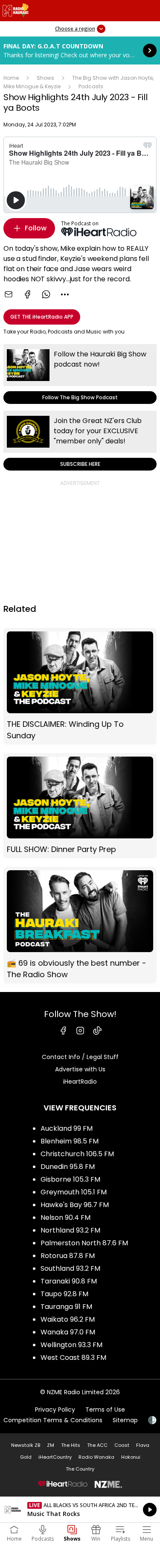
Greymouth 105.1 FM (74, 1192)
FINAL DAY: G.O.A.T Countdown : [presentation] (80, 50)
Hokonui (130, 1457)
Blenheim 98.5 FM (70, 1141)
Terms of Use (105, 1409)
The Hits (70, 1445)
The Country (80, 1469)
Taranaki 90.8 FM (69, 1281)
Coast (121, 1445)
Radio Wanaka (96, 1457)
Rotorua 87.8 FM (68, 1256)
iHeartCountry (55, 1457)
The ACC (97, 1445)
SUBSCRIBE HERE (80, 441)
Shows (45, 77)
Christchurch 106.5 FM (77, 1154)
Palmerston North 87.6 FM (84, 1243)
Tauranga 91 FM (66, 1306)
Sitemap (125, 1420)
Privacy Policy (55, 1409)
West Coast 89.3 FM (73, 1357)
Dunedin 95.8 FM (68, 1166)
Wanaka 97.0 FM (68, 1332)
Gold (26, 1457)
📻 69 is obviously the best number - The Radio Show (80, 925)
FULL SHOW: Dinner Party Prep (80, 805)
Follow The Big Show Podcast (80, 374)
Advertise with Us (80, 1069)
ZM (50, 1445)
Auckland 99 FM (67, 1128)
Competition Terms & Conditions (52, 1420)
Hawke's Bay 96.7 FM (75, 1205)
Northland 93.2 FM (70, 1230)
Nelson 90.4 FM (65, 1217)
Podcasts (91, 86)
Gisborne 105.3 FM (70, 1179)
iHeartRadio (80, 1081)
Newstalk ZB (25, 1445)
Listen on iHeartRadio (80, 1509)
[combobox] (65, 294)
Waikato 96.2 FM (68, 1319)
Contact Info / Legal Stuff (80, 1057)
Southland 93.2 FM (70, 1268)
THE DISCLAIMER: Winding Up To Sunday (80, 686)
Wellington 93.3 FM (71, 1345)
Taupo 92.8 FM (64, 1294)
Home (11, 77)
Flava (142, 1445)
